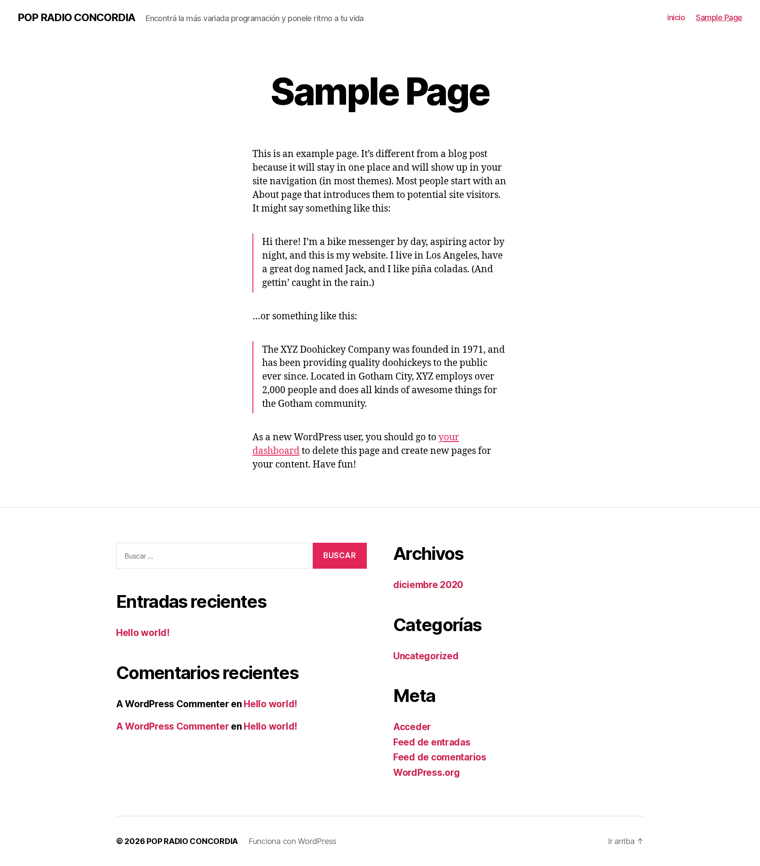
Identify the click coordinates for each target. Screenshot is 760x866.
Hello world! (143, 632)
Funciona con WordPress (292, 841)
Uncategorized (426, 655)
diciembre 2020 (428, 584)
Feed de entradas (432, 742)
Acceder (412, 726)
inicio (676, 17)
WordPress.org (426, 772)
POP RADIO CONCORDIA (76, 17)
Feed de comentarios (439, 757)
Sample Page (719, 17)
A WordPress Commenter (172, 726)
